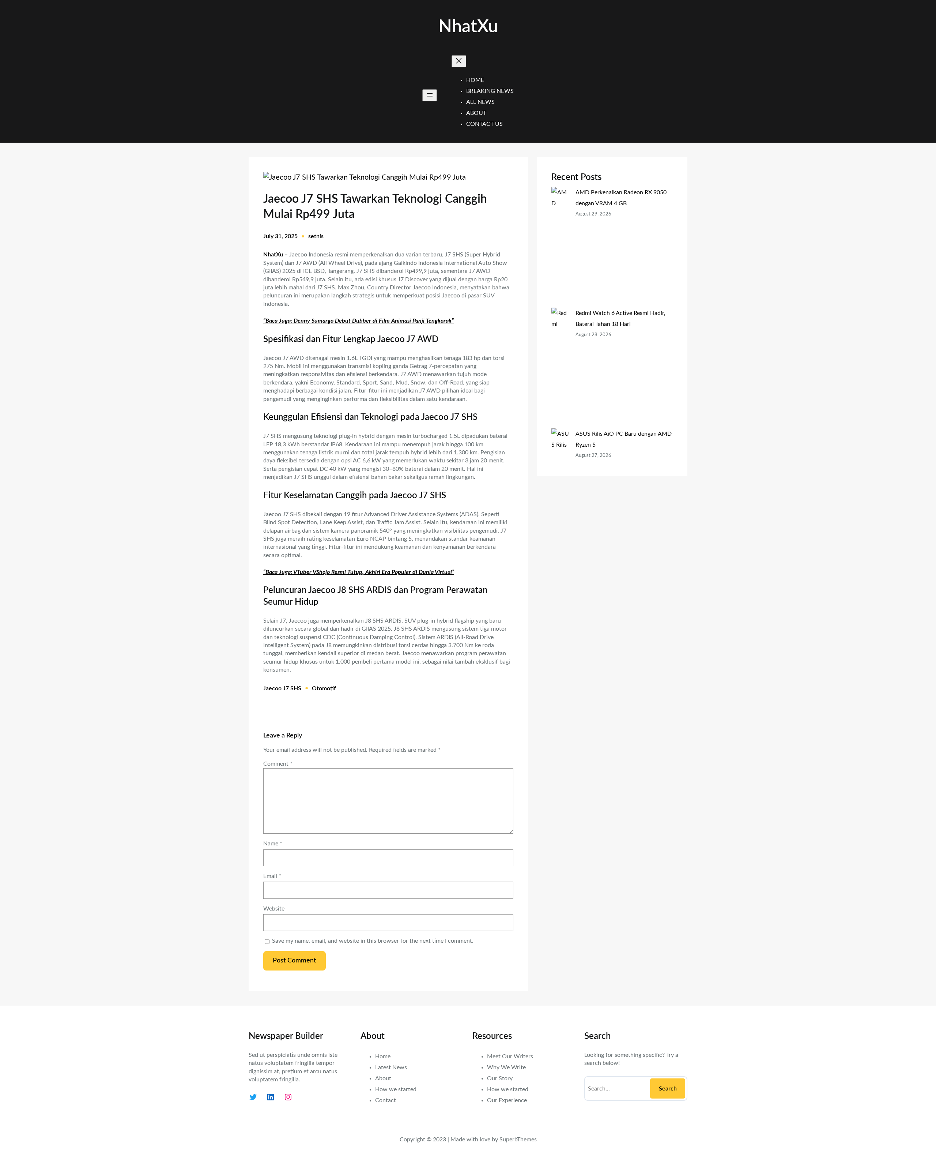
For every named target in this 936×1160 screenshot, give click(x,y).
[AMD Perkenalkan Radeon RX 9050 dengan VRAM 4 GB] (560, 247)
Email (272, 876)
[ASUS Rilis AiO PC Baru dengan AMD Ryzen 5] (560, 477)
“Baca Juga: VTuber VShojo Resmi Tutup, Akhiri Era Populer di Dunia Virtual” (358, 572)
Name (272, 843)
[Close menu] (459, 61)
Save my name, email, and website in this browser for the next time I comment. (372, 941)
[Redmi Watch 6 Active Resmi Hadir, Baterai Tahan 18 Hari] (560, 368)
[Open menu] (429, 95)
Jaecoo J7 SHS (282, 688)
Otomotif (324, 688)
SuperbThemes (518, 1139)
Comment (277, 764)
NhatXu (468, 26)
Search (668, 1089)
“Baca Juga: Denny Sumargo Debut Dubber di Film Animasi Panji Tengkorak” (358, 321)
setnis (316, 236)
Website (273, 909)
